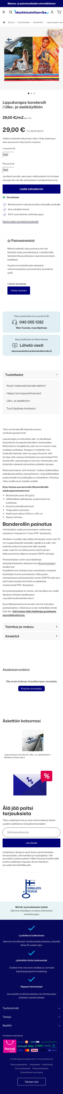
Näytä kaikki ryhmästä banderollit (20, 221)
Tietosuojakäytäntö (18, 1064)
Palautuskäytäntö (40, 1068)
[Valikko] (3, 12)
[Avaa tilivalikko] (52, 12)
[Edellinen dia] (3, 3)
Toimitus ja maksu (19, 626)
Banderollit (38, 22)
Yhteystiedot (34, 1064)
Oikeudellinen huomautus (31, 1072)
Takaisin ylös (31, 1081)
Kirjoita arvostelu (31, 688)
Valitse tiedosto (19, 290)
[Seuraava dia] (59, 3)
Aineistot (12, 636)
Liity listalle (31, 842)
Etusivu (11, 22)
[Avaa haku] (10, 12)
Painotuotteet (24, 22)
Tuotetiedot (14, 374)
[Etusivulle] (31, 12)
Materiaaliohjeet (46, 563)
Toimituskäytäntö (23, 1068)
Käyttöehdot (47, 1064)
